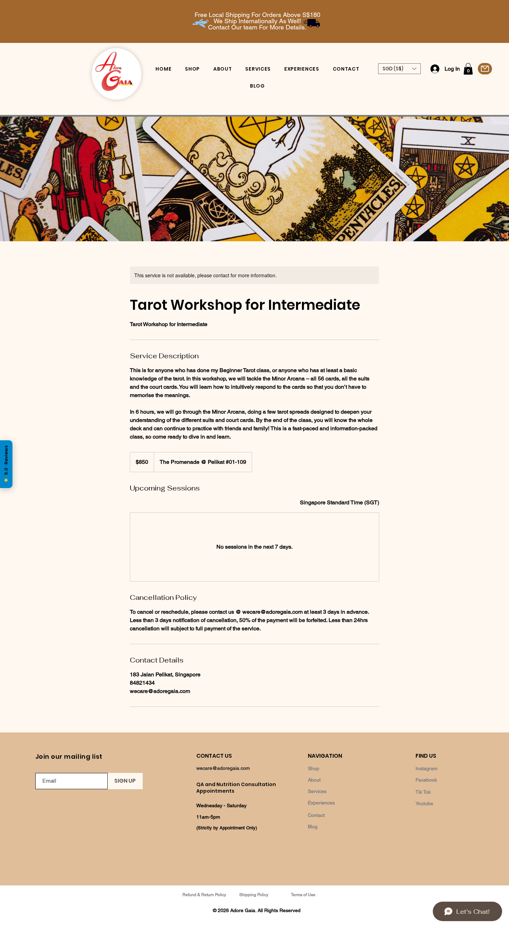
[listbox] (399, 68)
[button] (399, 68)
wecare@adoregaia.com (223, 768)
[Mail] (485, 68)
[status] (339, 502)
